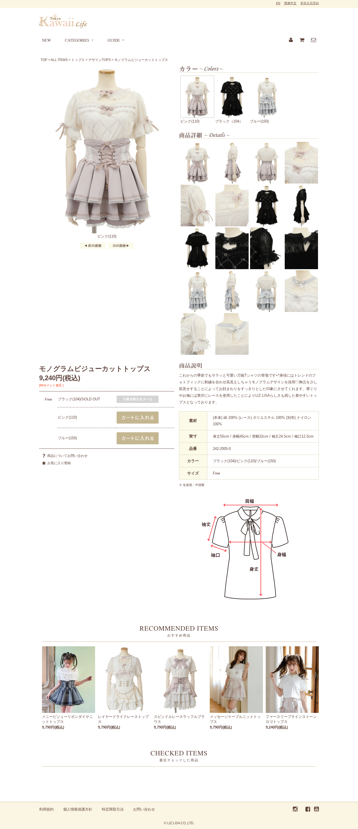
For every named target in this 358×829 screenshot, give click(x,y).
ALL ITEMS (59, 60)
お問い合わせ (144, 809)
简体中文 (290, 3)
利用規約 (46, 809)
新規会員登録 (309, 3)
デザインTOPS (99, 60)
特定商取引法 (113, 809)
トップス (78, 60)
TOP (44, 60)
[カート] (302, 40)
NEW (46, 40)
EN (278, 3)
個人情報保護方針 (77, 809)
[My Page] (291, 40)
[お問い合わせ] (313, 40)
